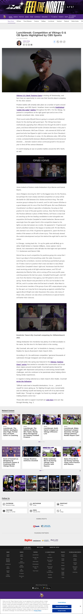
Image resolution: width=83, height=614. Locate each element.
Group (62, 566)
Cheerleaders (35, 568)
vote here (49, 403)
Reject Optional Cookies (62, 606)
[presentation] (80, 445)
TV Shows (22, 575)
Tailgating (50, 580)
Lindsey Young (26, 41)
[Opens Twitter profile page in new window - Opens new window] (26, 45)
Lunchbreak (8, 567)
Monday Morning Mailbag (8, 564)
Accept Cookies (62, 610)
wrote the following (23, 385)
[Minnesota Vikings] (41, 598)
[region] (41, 606)
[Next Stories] (78, 486)
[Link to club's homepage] (4, 17)
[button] (41, 70)
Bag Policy (49, 560)
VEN (22, 562)
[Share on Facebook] (54, 42)
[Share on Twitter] (57, 42)
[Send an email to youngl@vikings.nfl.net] (31, 45)
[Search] (51, 17)
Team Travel (35, 575)
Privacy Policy (30, 610)
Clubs (62, 580)
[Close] (80, 606)
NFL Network (22, 572)
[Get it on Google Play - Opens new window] (47, 592)
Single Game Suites (62, 577)
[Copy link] (64, 41)
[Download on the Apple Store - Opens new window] (35, 591)
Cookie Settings (62, 602)
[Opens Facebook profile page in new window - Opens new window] (24, 45)
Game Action (35, 566)
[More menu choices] (49, 16)
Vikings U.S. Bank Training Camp (29, 95)
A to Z (49, 558)
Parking (49, 567)
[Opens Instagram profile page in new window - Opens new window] (29, 45)
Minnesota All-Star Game (74, 572)
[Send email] (61, 42)
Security (49, 578)
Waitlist (62, 568)
